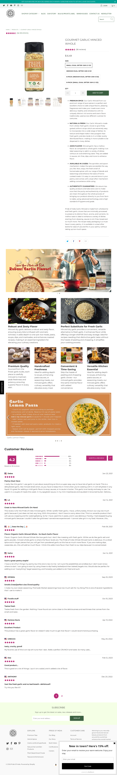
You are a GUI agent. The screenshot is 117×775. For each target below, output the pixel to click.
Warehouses (82, 14)
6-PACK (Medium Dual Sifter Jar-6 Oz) (82, 77)
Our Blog (52, 735)
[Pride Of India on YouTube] (11, 5)
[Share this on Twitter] (67, 241)
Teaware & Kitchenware (35, 757)
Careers (51, 751)
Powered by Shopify (28, 764)
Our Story (51, 14)
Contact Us (94, 14)
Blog (43, 14)
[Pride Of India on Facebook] (7, 5)
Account (73, 735)
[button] (110, 458)
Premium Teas (32, 735)
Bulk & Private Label (66, 14)
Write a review (96, 458)
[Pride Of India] (10, 13)
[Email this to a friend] (85, 241)
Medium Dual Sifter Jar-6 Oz (79, 71)
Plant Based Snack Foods (36, 753)
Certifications (53, 747)
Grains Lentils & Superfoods (36, 743)
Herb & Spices (32, 739)
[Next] (60, 65)
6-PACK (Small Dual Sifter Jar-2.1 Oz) (82, 82)
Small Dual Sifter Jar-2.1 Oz (78, 65)
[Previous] (9, 65)
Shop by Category (30, 14)
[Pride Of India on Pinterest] (15, 5)
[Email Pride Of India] (22, 5)
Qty (66, 88)
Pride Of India (15, 764)
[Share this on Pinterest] (79, 241)
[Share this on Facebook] (73, 241)
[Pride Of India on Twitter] (4, 5)
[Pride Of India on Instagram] (18, 5)
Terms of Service (76, 739)
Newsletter (106, 14)
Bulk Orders (53, 743)
